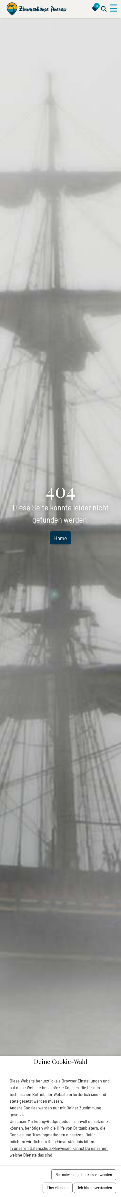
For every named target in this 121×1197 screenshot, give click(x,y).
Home (60, 538)
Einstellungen (57, 1187)
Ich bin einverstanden (95, 1187)
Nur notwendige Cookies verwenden (83, 1174)
